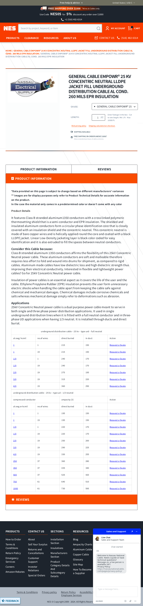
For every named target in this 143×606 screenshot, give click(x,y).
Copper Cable (81, 554)
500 (15, 474)
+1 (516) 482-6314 (73, 19)
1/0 (14, 358)
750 (15, 481)
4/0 (14, 386)
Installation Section (57, 541)
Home (9, 50)
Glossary (78, 559)
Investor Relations (33, 568)
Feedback (12, 601)
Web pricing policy (79, 126)
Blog (75, 539)
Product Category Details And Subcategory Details (60, 569)
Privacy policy (49, 592)
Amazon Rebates (15, 571)
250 (15, 461)
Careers (10, 566)
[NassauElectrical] (9, 28)
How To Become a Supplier (82, 571)
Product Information (38, 169)
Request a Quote (118, 345)
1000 (15, 488)
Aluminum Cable (82, 549)
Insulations (57, 548)
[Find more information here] (117, 566)
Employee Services (71, 595)
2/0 (14, 372)
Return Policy (13, 553)
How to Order (13, 539)
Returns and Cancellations (36, 551)
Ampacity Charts (82, 544)
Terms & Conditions (12, 546)
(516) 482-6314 (129, 37)
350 (15, 467)
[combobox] (60, 28)
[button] (52, 77)
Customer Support (33, 559)
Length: (75, 117)
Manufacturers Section (59, 554)
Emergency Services (12, 559)
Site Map (78, 564)
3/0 (14, 379)
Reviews (104, 169)
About (31, 539)
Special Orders (36, 575)
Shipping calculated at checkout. (102, 126)
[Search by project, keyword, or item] (99, 28)
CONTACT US (106, 37)
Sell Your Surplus (37, 544)
